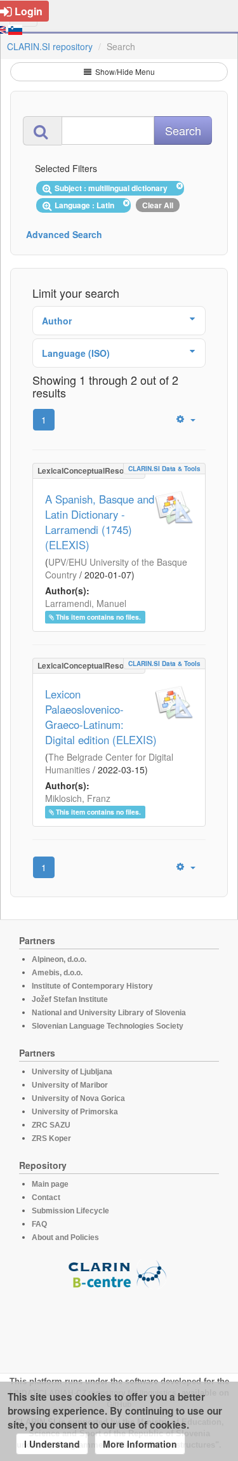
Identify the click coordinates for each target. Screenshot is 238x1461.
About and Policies (65, 1237)
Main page (50, 1184)
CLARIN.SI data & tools (164, 468)
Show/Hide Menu (124, 71)
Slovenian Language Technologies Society (107, 1026)
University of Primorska (75, 1111)
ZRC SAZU (51, 1125)
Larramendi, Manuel (85, 603)
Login (29, 11)
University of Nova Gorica (78, 1098)
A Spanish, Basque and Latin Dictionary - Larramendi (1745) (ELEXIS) (99, 521)
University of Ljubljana (72, 1071)
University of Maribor (70, 1085)
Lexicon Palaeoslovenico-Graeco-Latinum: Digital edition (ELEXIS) (101, 716)
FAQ (39, 1224)
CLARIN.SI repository (50, 46)
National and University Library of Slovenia (109, 1012)
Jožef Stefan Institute (70, 999)
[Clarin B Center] (119, 1273)
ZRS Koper (51, 1138)
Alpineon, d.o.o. (59, 959)
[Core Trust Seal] (119, 1325)
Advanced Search (64, 234)
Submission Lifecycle (70, 1210)
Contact (46, 1197)
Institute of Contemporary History (92, 986)
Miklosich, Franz (77, 798)
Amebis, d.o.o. (57, 972)
